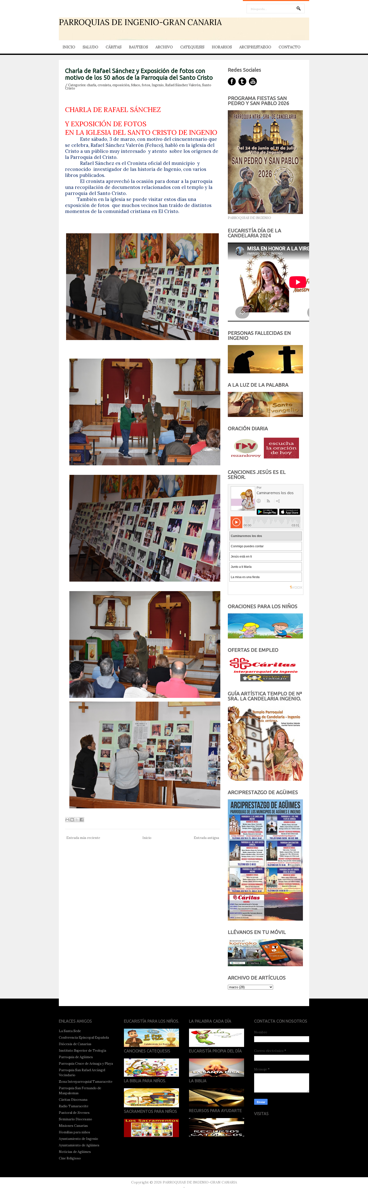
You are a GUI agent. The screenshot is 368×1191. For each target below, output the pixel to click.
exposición (120, 85)
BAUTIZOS (138, 47)
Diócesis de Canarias (75, 1044)
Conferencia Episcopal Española (84, 1037)
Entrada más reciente (83, 838)
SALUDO (90, 47)
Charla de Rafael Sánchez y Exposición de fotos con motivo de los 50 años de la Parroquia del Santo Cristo (139, 74)
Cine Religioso (70, 1158)
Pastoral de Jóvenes (74, 1113)
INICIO (69, 47)
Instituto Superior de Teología (82, 1050)
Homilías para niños (74, 1132)
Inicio (146, 838)
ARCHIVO (164, 47)
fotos (146, 85)
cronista (104, 85)
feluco (135, 85)
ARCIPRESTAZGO (255, 47)
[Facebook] (232, 81)
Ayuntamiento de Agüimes (79, 1145)
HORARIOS (222, 47)
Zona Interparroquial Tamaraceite (85, 1081)
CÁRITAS (113, 47)
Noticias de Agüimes (75, 1152)
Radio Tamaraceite (73, 1106)
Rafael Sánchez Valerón (183, 85)
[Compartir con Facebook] (81, 819)
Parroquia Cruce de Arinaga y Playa (86, 1063)
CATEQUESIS (192, 47)
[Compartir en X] (76, 819)
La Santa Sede (70, 1031)
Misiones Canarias (73, 1126)
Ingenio (158, 85)
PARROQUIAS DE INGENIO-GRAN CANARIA (140, 22)
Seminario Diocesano (75, 1119)
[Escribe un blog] (72, 819)
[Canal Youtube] (253, 81)
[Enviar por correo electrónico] (67, 819)
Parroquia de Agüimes (76, 1057)
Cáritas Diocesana (73, 1100)
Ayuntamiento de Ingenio (78, 1139)
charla (91, 85)
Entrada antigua (206, 838)
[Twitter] (242, 81)
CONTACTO (289, 47)
